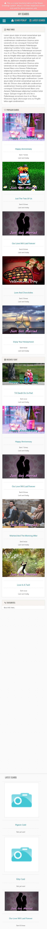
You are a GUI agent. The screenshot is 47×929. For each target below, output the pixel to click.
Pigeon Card (20, 825)
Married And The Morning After (23, 536)
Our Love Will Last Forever (23, 243)
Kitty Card (20, 879)
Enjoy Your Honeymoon (23, 342)
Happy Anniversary (23, 149)
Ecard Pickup (20, 20)
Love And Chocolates (23, 293)
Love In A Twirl (23, 585)
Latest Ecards (38, 20)
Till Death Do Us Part (23, 393)
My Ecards (23, 14)
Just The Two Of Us (23, 198)
